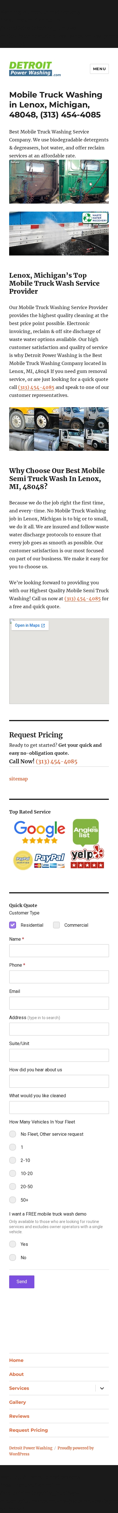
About (16, 1374)
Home (16, 1360)
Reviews (19, 1416)
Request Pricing (28, 1430)
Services (19, 1388)
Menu (99, 68)
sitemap (18, 779)
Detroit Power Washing (30, 1448)
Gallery (17, 1402)
